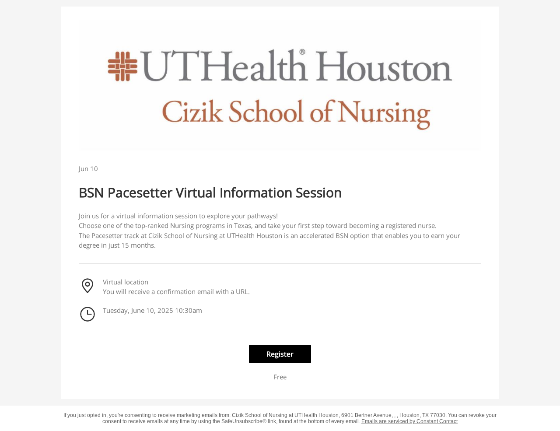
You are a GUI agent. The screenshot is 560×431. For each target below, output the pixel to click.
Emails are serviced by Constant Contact (409, 421)
